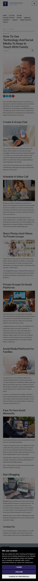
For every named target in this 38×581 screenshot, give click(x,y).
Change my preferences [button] (19, 576)
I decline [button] (19, 572)
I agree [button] (19, 567)
